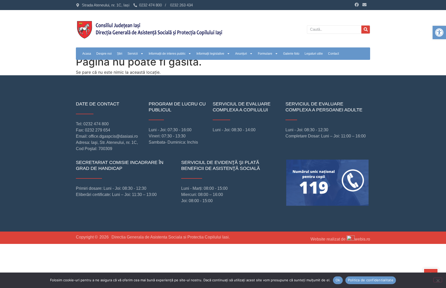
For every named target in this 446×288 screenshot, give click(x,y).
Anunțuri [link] (241, 53)
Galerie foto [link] (291, 53)
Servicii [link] (133, 53)
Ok (338, 280)
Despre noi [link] (104, 53)
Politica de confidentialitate (370, 280)
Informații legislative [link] (210, 53)
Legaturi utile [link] (314, 53)
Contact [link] (333, 53)
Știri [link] (119, 53)
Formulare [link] (265, 53)
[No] (437, 280)
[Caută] (365, 30)
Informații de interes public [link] (167, 53)
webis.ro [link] (362, 239)
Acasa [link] (86, 53)
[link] (439, 32)
